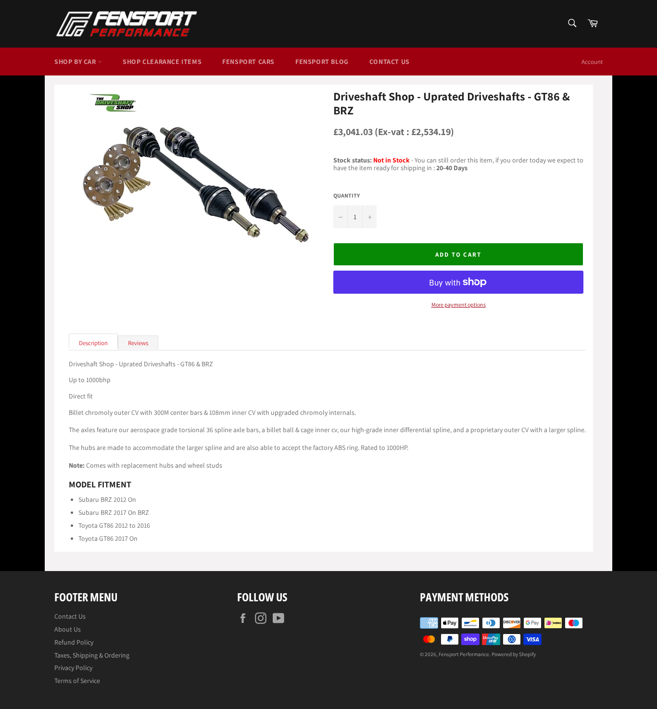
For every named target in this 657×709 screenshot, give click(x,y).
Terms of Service (77, 680)
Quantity (346, 195)
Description (93, 343)
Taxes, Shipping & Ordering (91, 655)
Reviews (138, 343)
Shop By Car (76, 61)
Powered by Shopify (514, 654)
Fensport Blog (322, 61)
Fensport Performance (464, 654)
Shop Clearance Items (162, 61)
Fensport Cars (248, 61)
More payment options (458, 304)
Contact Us (389, 61)
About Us (67, 629)
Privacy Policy (73, 667)
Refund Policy (73, 642)
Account (592, 62)
